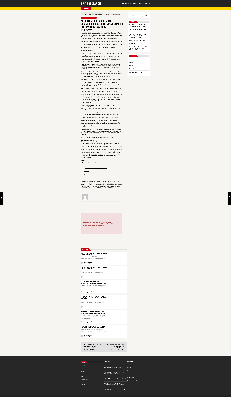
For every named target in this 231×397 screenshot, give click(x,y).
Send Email (86, 171)
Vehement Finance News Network (136, 72)
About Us (83, 365)
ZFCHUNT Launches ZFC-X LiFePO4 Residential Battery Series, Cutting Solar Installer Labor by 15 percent (94, 297)
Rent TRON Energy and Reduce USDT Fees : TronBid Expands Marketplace (94, 253)
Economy (130, 3)
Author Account (84, 384)
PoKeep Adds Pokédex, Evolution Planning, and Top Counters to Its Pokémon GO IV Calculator (93, 326)
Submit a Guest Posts (85, 382)
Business (124, 3)
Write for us (83, 376)
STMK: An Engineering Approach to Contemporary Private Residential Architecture (94, 282)
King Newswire (96, 181)
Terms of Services (85, 379)
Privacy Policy (84, 374)
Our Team (83, 371)
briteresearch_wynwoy (88, 29)
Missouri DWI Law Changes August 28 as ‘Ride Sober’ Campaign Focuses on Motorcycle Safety (93, 312)
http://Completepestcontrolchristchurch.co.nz (103, 137)
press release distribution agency (95, 184)
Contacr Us (83, 368)
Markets (135, 3)
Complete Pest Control (86, 112)
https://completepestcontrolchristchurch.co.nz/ (96, 168)
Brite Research (91, 3)
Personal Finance (143, 3)
